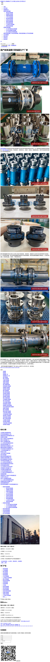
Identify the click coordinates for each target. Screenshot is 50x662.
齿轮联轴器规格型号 (4, 482)
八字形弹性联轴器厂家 (5, 450)
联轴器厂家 (5, 374)
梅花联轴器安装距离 (4, 465)
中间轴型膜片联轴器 (7, 414)
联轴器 (4, 372)
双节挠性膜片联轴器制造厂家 (6, 448)
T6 (30, 625)
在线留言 (19, 561)
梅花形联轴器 (6, 586)
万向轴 (4, 585)
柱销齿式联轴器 (9, 20)
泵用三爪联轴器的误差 (5, 441)
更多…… (5, 596)
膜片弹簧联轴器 (6, 384)
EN (1, 41)
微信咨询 (14, 561)
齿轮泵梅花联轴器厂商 (5, 444)
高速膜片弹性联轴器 (7, 405)
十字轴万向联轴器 (7, 595)
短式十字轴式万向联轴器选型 (6, 438)
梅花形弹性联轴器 (7, 590)
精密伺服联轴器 (6, 33)
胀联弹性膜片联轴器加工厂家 (6, 445)
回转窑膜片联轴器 (7, 386)
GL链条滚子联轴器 (9, 24)
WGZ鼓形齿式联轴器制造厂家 (6, 472)
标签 (4, 624)
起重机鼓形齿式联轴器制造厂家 (7, 435)
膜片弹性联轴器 (6, 392)
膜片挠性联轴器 (6, 400)
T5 (28, 625)
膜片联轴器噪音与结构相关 (6, 459)
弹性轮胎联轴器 (9, 25)
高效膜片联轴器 (6, 396)
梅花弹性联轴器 (9, 18)
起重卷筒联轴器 (9, 15)
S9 (17, 625)
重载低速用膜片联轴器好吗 (6, 447)
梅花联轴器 (5, 574)
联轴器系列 (6, 9)
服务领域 (5, 36)
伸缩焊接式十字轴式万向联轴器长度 (8, 475)
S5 (10, 625)
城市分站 (12, 624)
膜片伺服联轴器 (6, 397)
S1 (3, 625)
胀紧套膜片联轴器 (7, 403)
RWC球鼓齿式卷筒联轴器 (11, 31)
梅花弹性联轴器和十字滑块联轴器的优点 (9, 484)
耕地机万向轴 (3, 451)
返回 (5, 562)
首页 (4, 6)
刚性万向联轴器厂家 (4, 440)
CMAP (9, 623)
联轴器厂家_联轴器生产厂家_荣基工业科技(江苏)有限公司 (12, 1)
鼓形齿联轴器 (6, 587)
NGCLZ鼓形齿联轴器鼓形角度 (7, 479)
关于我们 (5, 8)
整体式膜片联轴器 (7, 411)
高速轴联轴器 (3, 473)
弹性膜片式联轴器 (7, 415)
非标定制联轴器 (14, 33)
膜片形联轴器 (6, 409)
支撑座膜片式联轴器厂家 (5, 468)
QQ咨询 (9, 561)
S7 (13, 625)
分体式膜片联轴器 (7, 412)
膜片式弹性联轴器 (7, 418)
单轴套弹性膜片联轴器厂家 (6, 481)
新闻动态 (5, 37)
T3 (24, 625)
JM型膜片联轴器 (6, 420)
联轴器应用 (13, 45)
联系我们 (5, 39)
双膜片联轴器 (6, 381)
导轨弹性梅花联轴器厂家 (5, 460)
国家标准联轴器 (6, 11)
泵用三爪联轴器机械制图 (5, 478)
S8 (15, 625)
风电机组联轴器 (22, 33)
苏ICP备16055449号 (25, 621)
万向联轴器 (5, 570)
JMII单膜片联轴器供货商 (5, 469)
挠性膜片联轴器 (6, 393)
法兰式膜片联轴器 (7, 402)
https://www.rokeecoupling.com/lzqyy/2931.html (9, 367)
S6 (12, 625)
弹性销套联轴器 (9, 22)
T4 (26, 625)
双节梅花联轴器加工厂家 (5, 434)
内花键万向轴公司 (4, 476)
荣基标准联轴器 (6, 27)
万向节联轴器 (6, 576)
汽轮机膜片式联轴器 (7, 422)
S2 (5, 625)
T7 (31, 625)
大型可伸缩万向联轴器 (5, 453)
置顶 (1, 562)
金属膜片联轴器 (9, 14)
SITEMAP (5, 623)
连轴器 (4, 371)
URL (1, 624)
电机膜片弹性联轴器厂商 (5, 457)
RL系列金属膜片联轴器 (10, 30)
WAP (1, 625)
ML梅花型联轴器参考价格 (6, 470)
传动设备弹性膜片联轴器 (8, 406)
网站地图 (8, 624)
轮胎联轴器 (5, 583)
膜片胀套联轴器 (6, 394)
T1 (21, 625)
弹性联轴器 (5, 568)
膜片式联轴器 (5, 150)
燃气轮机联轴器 (29, 33)
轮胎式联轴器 (6, 589)
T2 (23, 625)
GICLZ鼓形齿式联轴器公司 (6, 462)
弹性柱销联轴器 (9, 21)
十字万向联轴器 (9, 17)
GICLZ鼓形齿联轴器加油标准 (6, 442)
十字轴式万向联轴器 (7, 577)
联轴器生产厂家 (6, 375)
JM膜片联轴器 (6, 380)
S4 (8, 625)
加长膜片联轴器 (6, 421)
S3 (7, 625)
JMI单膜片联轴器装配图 (5, 432)
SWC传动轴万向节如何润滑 (6, 466)
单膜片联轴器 (6, 383)
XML (1, 623)
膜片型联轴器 (6, 390)
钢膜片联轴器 (6, 408)
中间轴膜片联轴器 (7, 399)
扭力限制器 (6, 34)
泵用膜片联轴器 (6, 424)
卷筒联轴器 (5, 582)
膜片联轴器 (2, 148)
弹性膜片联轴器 (6, 389)
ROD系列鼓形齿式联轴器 (11, 28)
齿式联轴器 (5, 573)
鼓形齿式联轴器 (9, 12)
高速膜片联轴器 (6, 387)
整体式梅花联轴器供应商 (5, 456)
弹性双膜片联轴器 (7, 417)
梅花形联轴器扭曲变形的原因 (6, 463)
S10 (19, 625)
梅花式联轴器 (3, 454)
